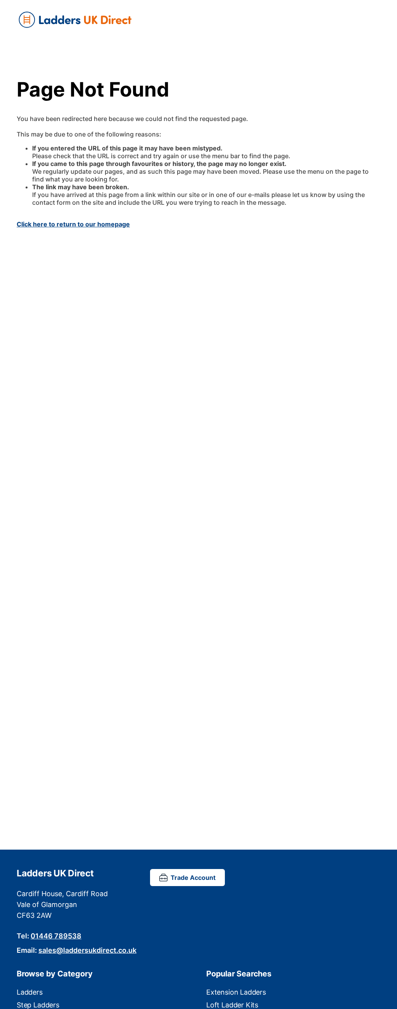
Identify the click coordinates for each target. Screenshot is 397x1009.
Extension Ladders (236, 992)
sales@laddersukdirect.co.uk (87, 950)
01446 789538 (56, 936)
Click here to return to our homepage (73, 224)
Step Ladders (38, 1005)
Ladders (30, 992)
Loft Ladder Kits (232, 1005)
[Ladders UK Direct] (198, 20)
